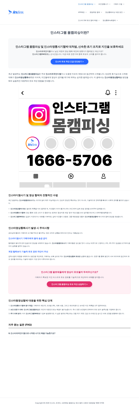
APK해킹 (81, 12)
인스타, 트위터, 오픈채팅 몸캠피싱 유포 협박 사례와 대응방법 (49, 12)
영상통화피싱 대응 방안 (114, 12)
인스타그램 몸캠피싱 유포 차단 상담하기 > (69, 284)
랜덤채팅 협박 (95, 12)
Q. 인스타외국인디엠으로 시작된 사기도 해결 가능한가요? (31, 333)
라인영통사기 (103, 4)
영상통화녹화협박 (109, 20)
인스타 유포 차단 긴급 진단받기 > (69, 61)
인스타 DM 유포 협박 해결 (87, 20)
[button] (94, 4)
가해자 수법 (118, 4)
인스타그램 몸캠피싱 (85, 4)
